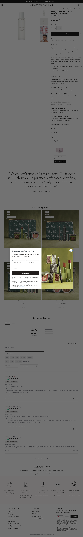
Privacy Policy (21, 286)
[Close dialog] (71, 250)
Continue (25, 273)
